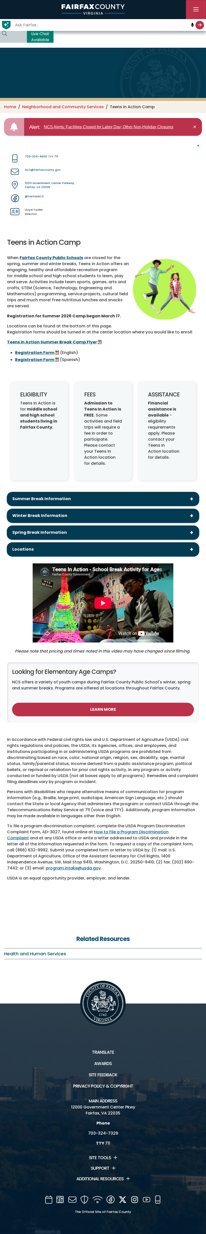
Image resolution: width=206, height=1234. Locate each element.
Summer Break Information (41, 499)
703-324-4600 (36, 156)
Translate (103, 1052)
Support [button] (100, 1168)
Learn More (103, 709)
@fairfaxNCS (34, 196)
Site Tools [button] (100, 1158)
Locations (23, 549)
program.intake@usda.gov (73, 868)
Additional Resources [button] (100, 1179)
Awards (103, 1064)
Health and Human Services (35, 954)
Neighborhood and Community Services (63, 107)
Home (10, 107)
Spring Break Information (39, 532)
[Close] (195, 127)
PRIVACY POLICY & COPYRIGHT (103, 1086)
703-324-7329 (103, 1133)
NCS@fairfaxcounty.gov (43, 170)
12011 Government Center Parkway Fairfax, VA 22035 (49, 185)
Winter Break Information (39, 515)
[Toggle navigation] (196, 9)
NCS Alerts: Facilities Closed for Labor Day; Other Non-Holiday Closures (108, 127)
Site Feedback (103, 1075)
